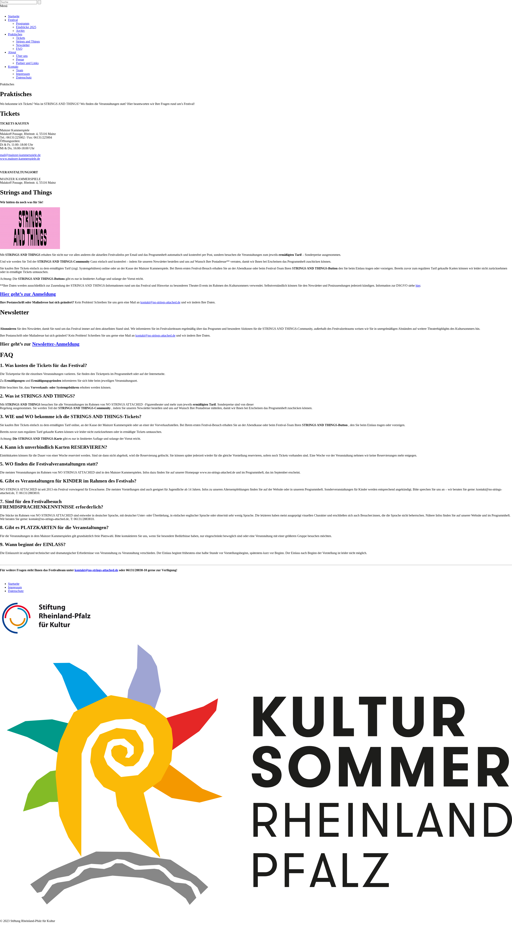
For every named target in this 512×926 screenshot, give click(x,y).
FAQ (19, 48)
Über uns (22, 56)
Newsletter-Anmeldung (55, 344)
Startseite (13, 16)
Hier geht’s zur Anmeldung (28, 294)
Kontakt (13, 66)
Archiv (20, 30)
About (12, 52)
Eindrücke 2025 (26, 27)
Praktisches (15, 34)
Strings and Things (28, 41)
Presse (20, 59)
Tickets (20, 38)
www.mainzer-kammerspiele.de (20, 158)
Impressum (23, 74)
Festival (13, 20)
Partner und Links (27, 63)
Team (19, 70)
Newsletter (23, 45)
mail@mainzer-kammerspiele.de (20, 155)
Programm (22, 23)
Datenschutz (24, 77)
